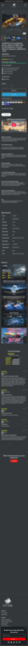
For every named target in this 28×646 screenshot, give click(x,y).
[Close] (25, 628)
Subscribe (13, 639)
